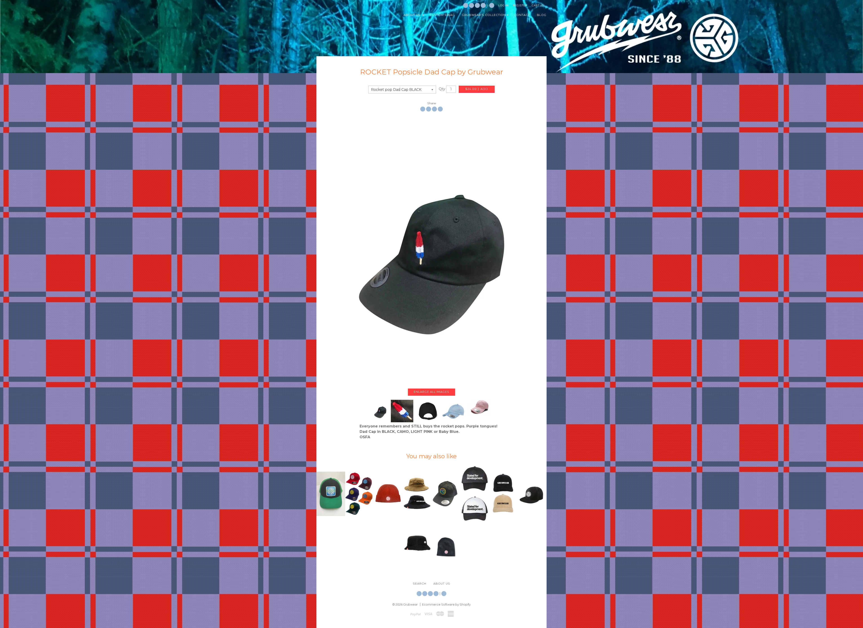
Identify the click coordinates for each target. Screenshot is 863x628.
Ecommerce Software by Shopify (446, 604)
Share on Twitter (428, 109)
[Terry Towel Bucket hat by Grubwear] (417, 545)
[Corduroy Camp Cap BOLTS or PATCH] (503, 494)
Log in (503, 5)
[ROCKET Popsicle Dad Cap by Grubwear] (431, 250)
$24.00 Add (476, 89)
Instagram (477, 5)
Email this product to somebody (440, 109)
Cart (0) (538, 5)
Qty (442, 89)
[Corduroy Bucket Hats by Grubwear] (417, 493)
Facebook (471, 5)
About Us (441, 583)
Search (491, 5)
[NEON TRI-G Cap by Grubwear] (446, 494)
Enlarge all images (431, 391)
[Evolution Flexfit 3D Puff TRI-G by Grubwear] (359, 494)
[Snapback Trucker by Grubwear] (330, 494)
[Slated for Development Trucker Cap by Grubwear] (474, 494)
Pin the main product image (434, 109)
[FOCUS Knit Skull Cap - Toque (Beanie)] (446, 545)
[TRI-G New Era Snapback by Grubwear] (532, 494)
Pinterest (483, 5)
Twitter (465, 5)
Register (520, 5)
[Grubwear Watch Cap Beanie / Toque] (388, 494)
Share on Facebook (422, 109)
